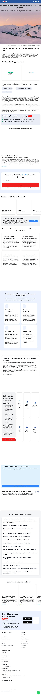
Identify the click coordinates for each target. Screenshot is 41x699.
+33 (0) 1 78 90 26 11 (7, 677)
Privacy (12, 694)
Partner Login (4, 657)
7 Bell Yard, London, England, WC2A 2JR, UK (11, 670)
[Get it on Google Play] (27, 622)
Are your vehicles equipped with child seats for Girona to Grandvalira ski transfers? (17, 572)
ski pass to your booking (28, 363)
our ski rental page (10, 407)
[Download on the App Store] (27, 618)
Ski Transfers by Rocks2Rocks (8, 645)
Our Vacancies (5, 661)
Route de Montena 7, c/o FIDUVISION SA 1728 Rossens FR (14, 675)
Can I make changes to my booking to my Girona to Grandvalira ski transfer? (20, 553)
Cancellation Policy (25, 639)
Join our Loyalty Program (7, 634)
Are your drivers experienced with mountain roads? (16, 539)
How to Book (24, 634)
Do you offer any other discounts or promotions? (15, 525)
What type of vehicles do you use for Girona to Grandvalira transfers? (18, 529)
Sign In (35, 1)
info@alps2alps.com (7, 666)
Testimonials (4, 641)
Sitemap (17, 694)
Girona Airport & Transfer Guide (17, 45)
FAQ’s (22, 636)
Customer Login (24, 641)
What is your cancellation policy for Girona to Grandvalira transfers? (17, 558)
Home (9, 45)
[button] (38, 492)
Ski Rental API (24, 647)
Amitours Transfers (5, 659)
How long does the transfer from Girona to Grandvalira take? (18, 519)
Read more (4, 604)
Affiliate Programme (6, 652)
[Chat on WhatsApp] (38, 692)
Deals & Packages (5, 636)
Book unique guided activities (20, 485)
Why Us (3, 643)
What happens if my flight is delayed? (12, 565)
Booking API (23, 645)
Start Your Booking (34, 220)
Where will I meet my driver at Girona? (13, 562)
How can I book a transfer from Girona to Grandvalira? (16, 543)
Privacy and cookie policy (34, 187)
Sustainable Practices (6, 639)
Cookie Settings (24, 643)
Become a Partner (5, 654)
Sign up (20, 185)
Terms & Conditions (6, 694)
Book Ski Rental (8, 439)
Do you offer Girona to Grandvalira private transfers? (16, 536)
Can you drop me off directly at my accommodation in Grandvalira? (20, 568)
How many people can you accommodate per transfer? (17, 533)
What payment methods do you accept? (13, 546)
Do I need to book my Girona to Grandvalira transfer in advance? (19, 549)
